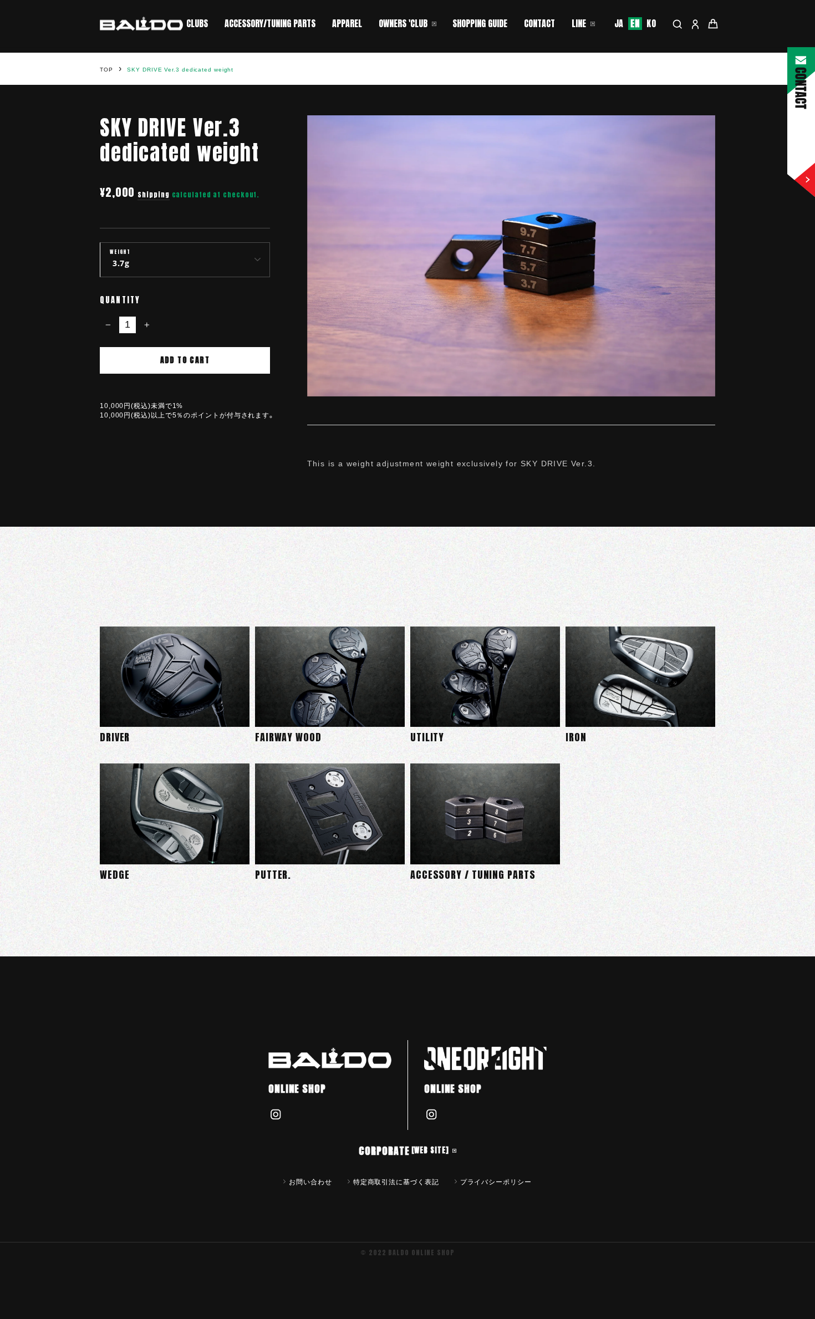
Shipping (153, 195)
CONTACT (539, 23)
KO (651, 23)
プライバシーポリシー (496, 1181)
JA (619, 23)
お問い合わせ (310, 1181)
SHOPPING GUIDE (479, 23)
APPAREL (347, 23)
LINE (579, 23)
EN (635, 23)
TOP (106, 70)
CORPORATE (404, 1150)
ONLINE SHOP (297, 1088)
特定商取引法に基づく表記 (396, 1181)
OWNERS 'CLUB (403, 23)
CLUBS (197, 23)
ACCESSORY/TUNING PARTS (270, 23)
